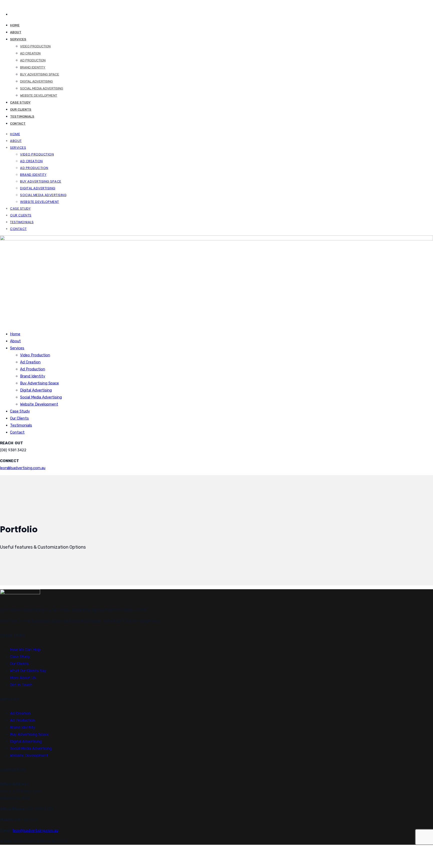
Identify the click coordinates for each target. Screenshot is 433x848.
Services (18, 39)
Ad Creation (30, 53)
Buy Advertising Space (39, 74)
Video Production (35, 46)
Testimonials (22, 116)
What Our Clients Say (28, 670)
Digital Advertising (36, 81)
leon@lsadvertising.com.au (22, 468)
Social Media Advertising (41, 88)
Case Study (20, 102)
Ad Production (33, 60)
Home (15, 25)
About (15, 32)
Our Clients (20, 109)
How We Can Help (25, 649)
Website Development (38, 95)
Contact (18, 123)
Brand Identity (32, 67)
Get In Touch (21, 685)
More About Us (23, 677)
